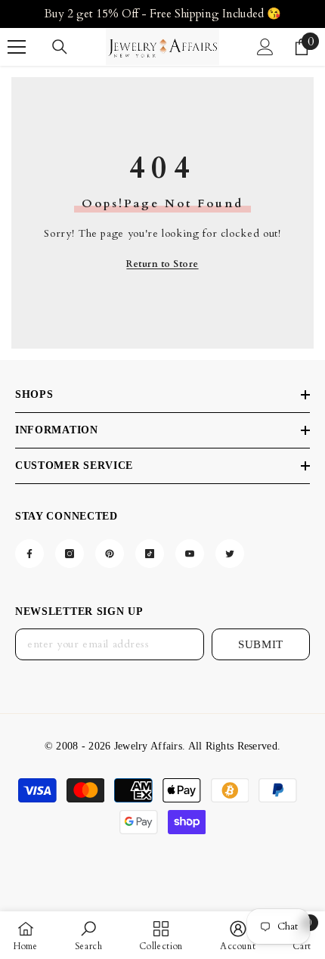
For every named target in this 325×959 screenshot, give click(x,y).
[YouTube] (189, 553)
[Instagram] (69, 553)
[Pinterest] (109, 553)
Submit (260, 644)
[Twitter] (229, 553)
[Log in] (265, 47)
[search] (60, 47)
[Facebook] (29, 553)
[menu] (17, 47)
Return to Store (162, 264)
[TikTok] (149, 553)
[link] (88, 935)
